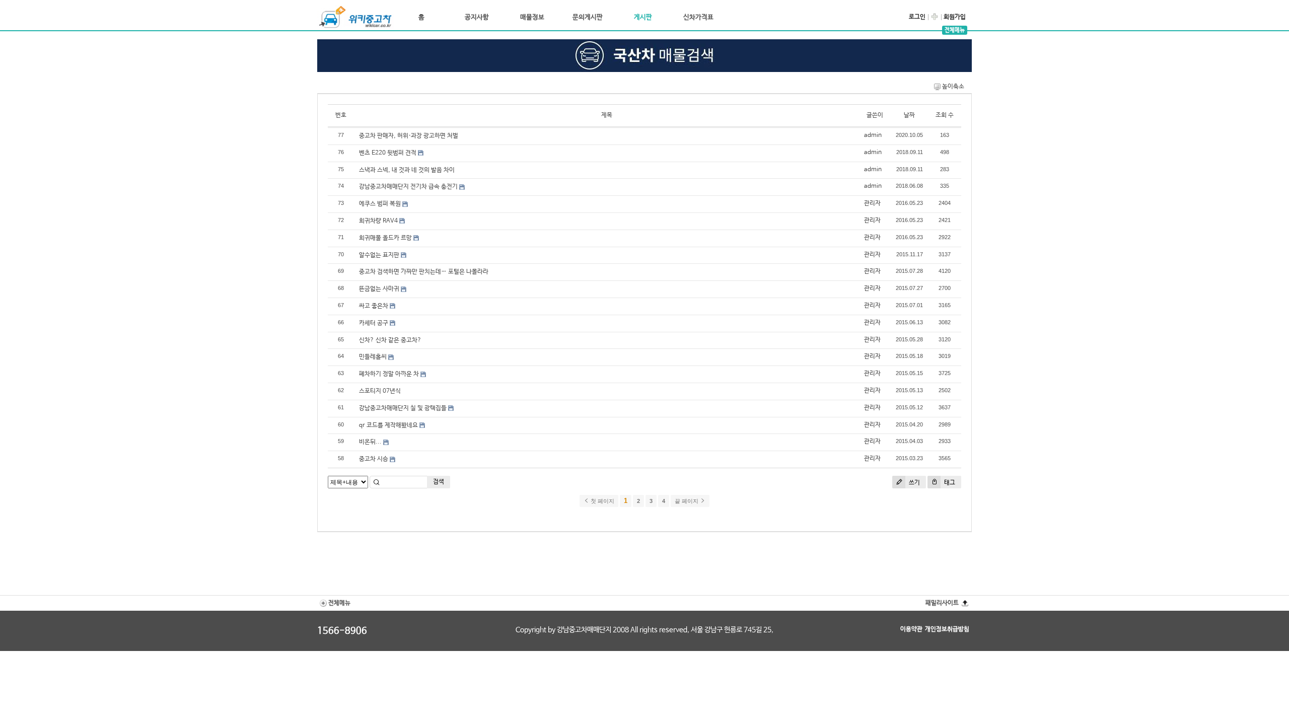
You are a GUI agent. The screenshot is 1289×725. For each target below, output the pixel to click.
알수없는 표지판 (379, 255)
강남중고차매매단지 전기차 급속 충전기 (408, 186)
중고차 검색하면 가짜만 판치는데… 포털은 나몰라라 (423, 271)
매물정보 (532, 17)
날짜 (909, 115)
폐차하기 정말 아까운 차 (389, 374)
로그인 (917, 17)
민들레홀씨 (373, 356)
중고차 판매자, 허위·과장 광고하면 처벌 (408, 135)
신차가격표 (698, 17)
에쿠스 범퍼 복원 (380, 203)
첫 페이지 (601, 501)
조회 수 (945, 115)
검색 (438, 481)
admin (873, 135)
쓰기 (913, 482)
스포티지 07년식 (380, 391)
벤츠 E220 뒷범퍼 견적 (387, 153)
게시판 (643, 17)
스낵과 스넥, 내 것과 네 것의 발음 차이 (407, 170)
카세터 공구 (373, 323)
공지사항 (477, 17)
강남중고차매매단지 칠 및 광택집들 (403, 408)
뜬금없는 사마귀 (379, 289)
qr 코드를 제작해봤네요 (388, 425)
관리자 (872, 203)
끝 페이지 (687, 501)
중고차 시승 (373, 459)
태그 (949, 482)
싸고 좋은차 (373, 306)
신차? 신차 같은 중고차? (390, 340)
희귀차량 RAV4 (378, 221)
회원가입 (955, 17)
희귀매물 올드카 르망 (385, 238)
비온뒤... (370, 442)
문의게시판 (587, 17)
